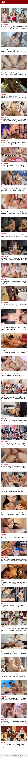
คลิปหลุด (2, 580)
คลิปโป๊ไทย (3, 395)
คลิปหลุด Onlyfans (5, 24)
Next (17, 750)
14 (14, 750)
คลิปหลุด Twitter (4, 71)
